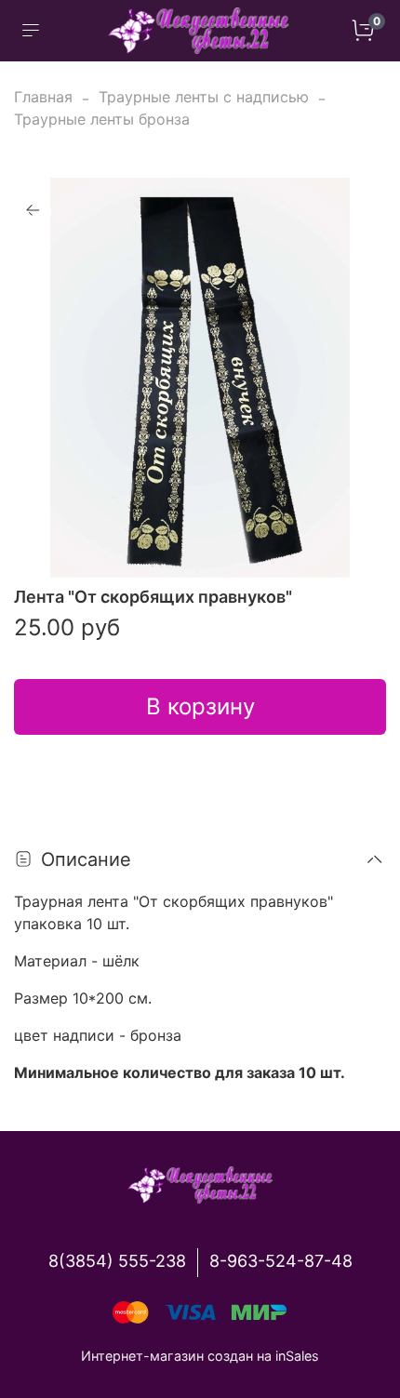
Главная (43, 96)
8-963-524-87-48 (281, 1261)
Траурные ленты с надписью (204, 96)
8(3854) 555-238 (117, 1261)
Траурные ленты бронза (102, 119)
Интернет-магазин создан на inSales (200, 1356)
